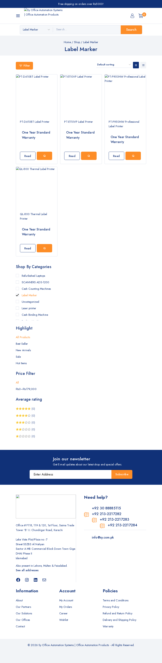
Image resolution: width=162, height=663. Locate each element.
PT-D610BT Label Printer (34, 122)
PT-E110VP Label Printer (78, 122)
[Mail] (44, 580)
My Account (66, 600)
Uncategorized (30, 302)
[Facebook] (18, 580)
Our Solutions (24, 613)
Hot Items (21, 363)
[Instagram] (26, 580)
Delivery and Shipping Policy (119, 620)
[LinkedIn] (35, 580)
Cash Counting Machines (36, 289)
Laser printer (29, 308)
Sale (18, 357)
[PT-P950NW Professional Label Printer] (125, 95)
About (19, 600)
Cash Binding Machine (35, 315)
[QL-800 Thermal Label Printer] (36, 187)
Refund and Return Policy (118, 613)
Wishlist (63, 620)
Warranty (108, 626)
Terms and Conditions (115, 600)
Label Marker (29, 295)
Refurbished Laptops (33, 276)
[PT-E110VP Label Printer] (81, 95)
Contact (20, 626)
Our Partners (23, 607)
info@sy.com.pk (103, 537)
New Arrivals (23, 350)
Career (63, 613)
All (17, 382)
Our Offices (23, 620)
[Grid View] (136, 65)
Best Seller (22, 344)
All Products (23, 337)
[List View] (143, 65)
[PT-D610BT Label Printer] (36, 95)
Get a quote (44, 156)
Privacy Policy (111, 607)
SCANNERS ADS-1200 (35, 282)
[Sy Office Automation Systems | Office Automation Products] (44, 16)
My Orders (65, 607)
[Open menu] (18, 16)
